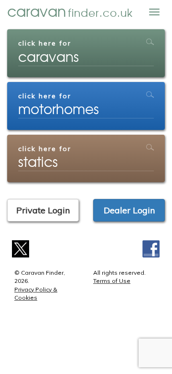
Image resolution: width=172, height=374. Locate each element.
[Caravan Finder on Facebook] (151, 248)
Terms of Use (111, 280)
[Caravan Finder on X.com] (20, 248)
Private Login (43, 210)
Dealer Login (129, 210)
